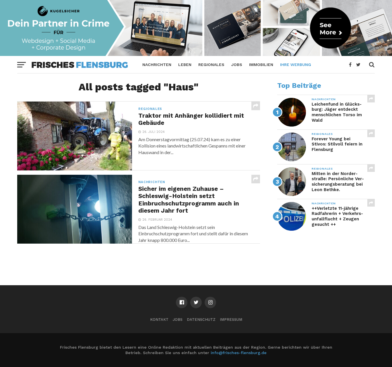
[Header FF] (196, 54)
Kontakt (159, 319)
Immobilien (261, 64)
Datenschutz (201, 319)
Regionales (211, 64)
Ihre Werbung (295, 64)
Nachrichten (156, 64)
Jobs (236, 64)
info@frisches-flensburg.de (239, 352)
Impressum (231, 319)
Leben (184, 64)
